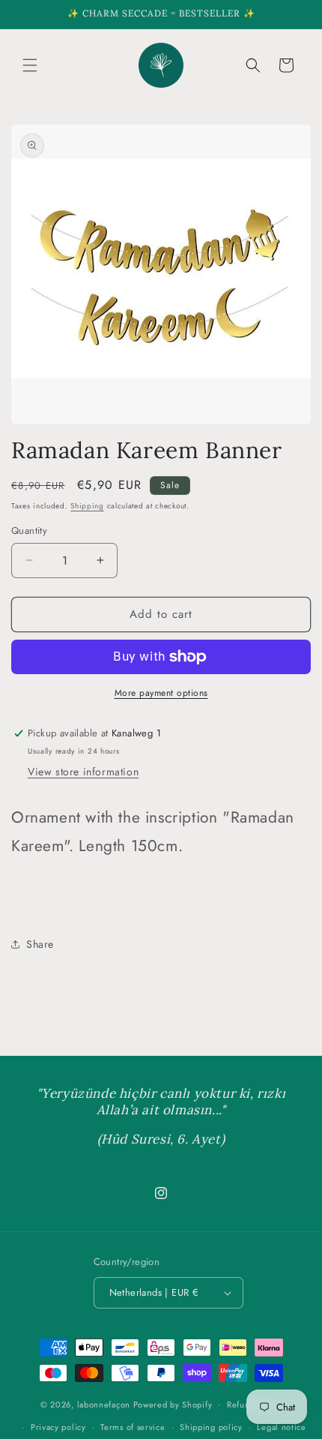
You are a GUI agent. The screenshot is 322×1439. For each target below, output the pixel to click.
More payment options (161, 693)
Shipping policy (211, 1427)
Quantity (29, 530)
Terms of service (132, 1427)
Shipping (87, 505)
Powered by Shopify (173, 1404)
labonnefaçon (103, 1404)
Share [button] (40, 944)
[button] (29, 65)
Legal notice (281, 1427)
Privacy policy (58, 1427)
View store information (83, 771)
